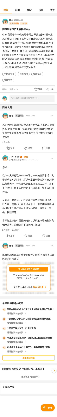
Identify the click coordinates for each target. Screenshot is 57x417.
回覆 (48, 148)
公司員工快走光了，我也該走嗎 (21, 328)
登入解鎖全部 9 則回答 (28, 269)
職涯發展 (37, 74)
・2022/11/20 (29, 116)
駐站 (29, 10)
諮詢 (41, 10)
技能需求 (24, 74)
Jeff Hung (14, 157)
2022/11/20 (18, 20)
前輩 (17, 10)
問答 (6, 10)
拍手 (12, 148)
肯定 (30, 148)
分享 (51, 89)
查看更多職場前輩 (29, 376)
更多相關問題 (28, 358)
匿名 (16, 115)
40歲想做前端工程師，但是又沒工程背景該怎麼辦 (29, 338)
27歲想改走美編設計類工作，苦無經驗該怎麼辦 (28, 347)
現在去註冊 (38, 287)
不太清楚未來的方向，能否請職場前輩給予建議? (29, 319)
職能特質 (8, 80)
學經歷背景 (9, 74)
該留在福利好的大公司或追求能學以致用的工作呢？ (30, 309)
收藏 (40, 89)
